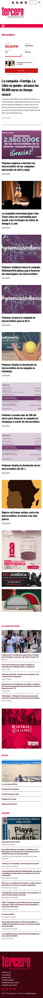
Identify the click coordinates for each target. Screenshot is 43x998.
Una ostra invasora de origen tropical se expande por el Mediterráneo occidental (18, 666)
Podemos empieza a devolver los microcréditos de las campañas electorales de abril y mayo (18, 166)
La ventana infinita (9, 784)
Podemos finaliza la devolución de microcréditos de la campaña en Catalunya (19, 368)
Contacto (6, 972)
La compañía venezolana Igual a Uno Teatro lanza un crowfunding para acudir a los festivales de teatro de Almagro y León (20, 218)
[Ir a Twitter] (17, 2)
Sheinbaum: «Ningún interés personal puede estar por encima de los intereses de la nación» (21, 697)
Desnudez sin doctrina (11, 842)
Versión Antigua (9, 985)
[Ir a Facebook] (13, 2)
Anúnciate (6, 977)
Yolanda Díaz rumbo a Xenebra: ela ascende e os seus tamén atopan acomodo (21, 894)
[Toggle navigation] (3, 26)
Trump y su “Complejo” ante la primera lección (20, 863)
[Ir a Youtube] (21, 2)
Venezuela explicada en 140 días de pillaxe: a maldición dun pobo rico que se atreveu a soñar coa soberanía (21, 924)
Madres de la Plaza (9, 804)
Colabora (6, 975)
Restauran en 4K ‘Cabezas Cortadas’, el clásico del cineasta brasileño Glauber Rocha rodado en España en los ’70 (21, 686)
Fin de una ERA (8, 914)
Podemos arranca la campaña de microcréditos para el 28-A (18, 319)
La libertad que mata (10, 794)
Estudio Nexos (31, 993)
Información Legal (10, 982)
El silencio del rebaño (10, 789)
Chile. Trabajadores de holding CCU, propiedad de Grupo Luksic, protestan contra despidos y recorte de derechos (20, 904)
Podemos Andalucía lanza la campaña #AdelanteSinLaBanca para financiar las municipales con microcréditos (21, 270)
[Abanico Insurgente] (21, 605)
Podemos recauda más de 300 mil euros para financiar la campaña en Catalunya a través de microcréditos (21, 418)
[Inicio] (13, 12)
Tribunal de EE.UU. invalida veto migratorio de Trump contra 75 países (20, 675)
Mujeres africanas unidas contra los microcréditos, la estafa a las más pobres (20, 516)
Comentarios (8, 980)
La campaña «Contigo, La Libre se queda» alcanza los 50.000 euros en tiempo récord (20, 87)
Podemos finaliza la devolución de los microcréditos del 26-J (21, 467)
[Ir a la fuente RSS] (26, 2)
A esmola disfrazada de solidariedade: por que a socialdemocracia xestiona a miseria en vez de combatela (21, 873)
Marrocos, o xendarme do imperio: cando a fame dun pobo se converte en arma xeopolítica (21, 884)
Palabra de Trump (9, 799)
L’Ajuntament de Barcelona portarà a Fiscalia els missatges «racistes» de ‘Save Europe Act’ (20, 656)
